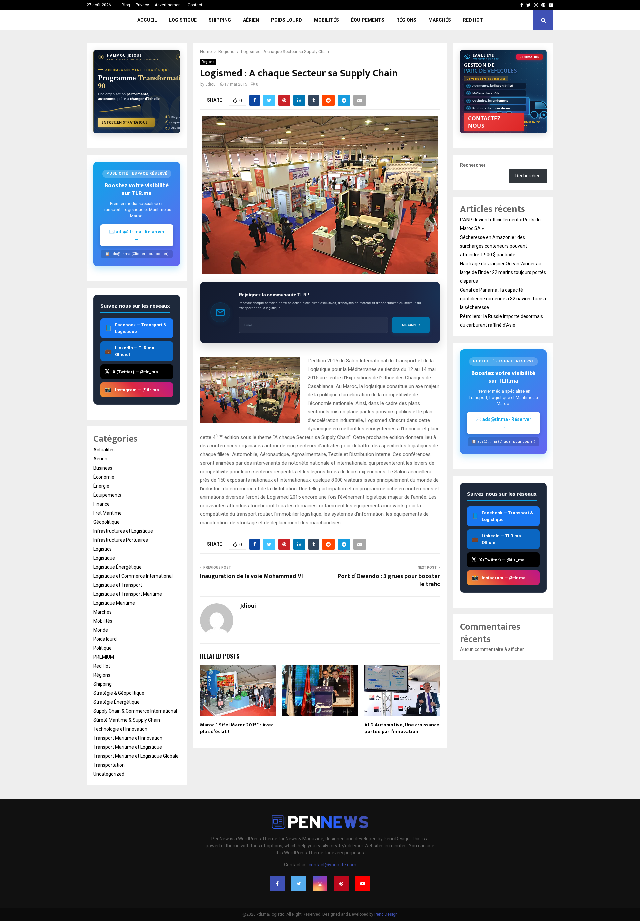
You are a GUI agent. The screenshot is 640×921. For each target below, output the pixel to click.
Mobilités (326, 20)
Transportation (109, 765)
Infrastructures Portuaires (120, 540)
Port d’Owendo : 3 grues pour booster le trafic (389, 580)
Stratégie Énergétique (116, 702)
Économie (103, 477)
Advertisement (168, 5)
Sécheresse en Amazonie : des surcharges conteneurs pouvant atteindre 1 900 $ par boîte (493, 246)
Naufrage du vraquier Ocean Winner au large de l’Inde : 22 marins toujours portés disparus (503, 272)
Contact (195, 5)
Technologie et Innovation (120, 729)
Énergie (101, 486)
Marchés (439, 20)
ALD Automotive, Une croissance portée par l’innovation (401, 728)
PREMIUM (103, 657)
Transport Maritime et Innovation (127, 738)
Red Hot (473, 20)
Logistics (102, 549)
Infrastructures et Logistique (123, 531)
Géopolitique (106, 522)
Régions (406, 20)
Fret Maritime (107, 513)
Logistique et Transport (117, 585)
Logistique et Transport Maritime (127, 594)
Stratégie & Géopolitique (118, 693)
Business (102, 468)
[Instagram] (320, 883)
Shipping (220, 20)
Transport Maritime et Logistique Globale (136, 756)
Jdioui (211, 84)
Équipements (367, 20)
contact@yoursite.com (332, 864)
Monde (100, 630)
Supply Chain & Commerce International (135, 711)
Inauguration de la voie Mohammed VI (251, 576)
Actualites (104, 449)
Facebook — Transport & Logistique (136, 328)
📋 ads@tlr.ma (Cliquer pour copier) (137, 254)
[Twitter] (298, 883)
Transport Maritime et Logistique (127, 747)
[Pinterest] (341, 883)
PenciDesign (386, 914)
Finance (101, 504)
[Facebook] (277, 883)
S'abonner (411, 325)
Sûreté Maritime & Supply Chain (126, 720)
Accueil (147, 20)
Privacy (142, 5)
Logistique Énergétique (117, 567)
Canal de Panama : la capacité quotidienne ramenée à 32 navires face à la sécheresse (503, 298)
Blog (126, 5)
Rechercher (473, 165)
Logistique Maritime (114, 603)
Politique (102, 648)
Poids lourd (286, 20)
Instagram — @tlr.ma (132, 389)
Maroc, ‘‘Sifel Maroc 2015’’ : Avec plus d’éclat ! (236, 728)
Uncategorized (108, 774)
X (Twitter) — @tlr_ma (131, 371)
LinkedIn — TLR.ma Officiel (129, 351)
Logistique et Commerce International (133, 576)
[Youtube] (362, 883)
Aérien (251, 20)
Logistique (183, 20)
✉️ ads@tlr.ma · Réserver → (137, 235)
